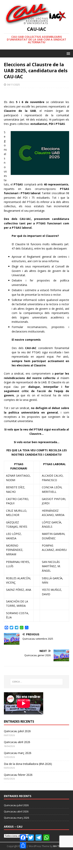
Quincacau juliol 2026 (17, 731)
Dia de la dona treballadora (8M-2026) (28, 764)
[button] (67, 53)
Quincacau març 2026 (17, 753)
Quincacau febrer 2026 (18, 775)
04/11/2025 (13, 84)
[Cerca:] (36, 681)
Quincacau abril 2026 (17, 742)
